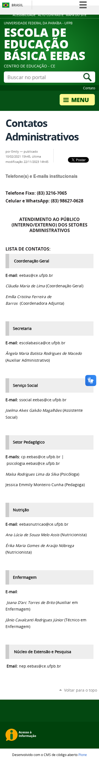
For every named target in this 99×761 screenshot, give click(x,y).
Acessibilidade (24, 15)
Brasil (17, 5)
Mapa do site (76, 15)
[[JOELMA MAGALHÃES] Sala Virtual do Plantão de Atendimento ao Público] (62, 410)
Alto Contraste (51, 15)
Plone (82, 754)
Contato (89, 88)
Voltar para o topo (80, 690)
